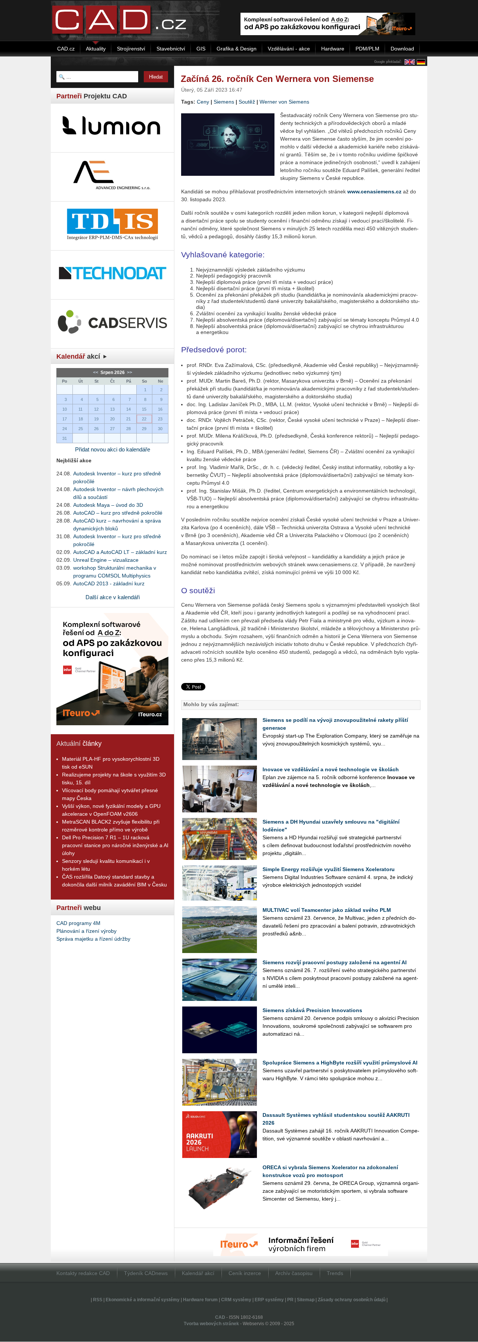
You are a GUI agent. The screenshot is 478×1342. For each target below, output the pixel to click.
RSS (97, 1299)
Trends (335, 1273)
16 (160, 409)
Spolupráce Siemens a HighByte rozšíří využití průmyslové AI (340, 1063)
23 (160, 419)
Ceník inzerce (245, 1273)
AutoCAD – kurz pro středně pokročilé (117, 513)
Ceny (203, 102)
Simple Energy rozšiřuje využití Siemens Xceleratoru (329, 869)
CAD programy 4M (78, 923)
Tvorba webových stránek (211, 1323)
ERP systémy (269, 1299)
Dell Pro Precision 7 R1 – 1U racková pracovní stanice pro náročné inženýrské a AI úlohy (115, 845)
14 (128, 409)
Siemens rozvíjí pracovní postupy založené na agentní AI (335, 962)
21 (128, 419)
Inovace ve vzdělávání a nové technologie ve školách (331, 769)
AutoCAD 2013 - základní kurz (109, 583)
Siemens (224, 102)
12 (96, 409)
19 (96, 419)
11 (80, 409)
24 (64, 428)
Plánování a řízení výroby (86, 931)
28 (128, 428)
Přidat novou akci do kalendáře (112, 449)
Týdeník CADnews (146, 1273)
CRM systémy (236, 1299)
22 (144, 419)
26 (96, 428)
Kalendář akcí (198, 1273)
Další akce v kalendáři (113, 597)
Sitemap (305, 1299)
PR (290, 1299)
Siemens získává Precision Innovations (312, 1010)
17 (64, 419)
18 (80, 419)
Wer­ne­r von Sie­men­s (284, 102)
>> (129, 372)
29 (144, 428)
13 (112, 409)
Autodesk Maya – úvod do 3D (108, 505)
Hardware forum (200, 1299)
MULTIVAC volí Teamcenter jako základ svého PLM (327, 910)
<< (96, 372)
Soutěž (247, 102)
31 (64, 438)
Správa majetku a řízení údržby (93, 939)
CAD (220, 1317)
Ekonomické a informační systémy (143, 1299)
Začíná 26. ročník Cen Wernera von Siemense (277, 79)
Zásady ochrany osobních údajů (351, 1299)
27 (112, 428)
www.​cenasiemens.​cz (374, 191)
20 (112, 419)
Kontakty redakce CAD (83, 1273)
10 (64, 409)
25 (80, 428)
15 (144, 409)
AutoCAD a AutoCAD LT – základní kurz (120, 552)
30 (160, 428)
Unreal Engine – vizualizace (106, 560)
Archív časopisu (294, 1273)
